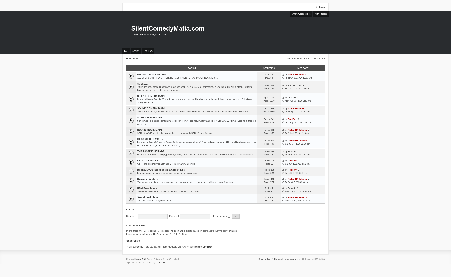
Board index (264, 259)
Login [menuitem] (322, 7)
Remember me (220, 216)
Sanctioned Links (147, 197)
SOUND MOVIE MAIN (149, 129)
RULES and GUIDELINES (151, 74)
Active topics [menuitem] (321, 14)
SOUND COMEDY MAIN (151, 108)
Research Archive (147, 178)
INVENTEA (161, 262)
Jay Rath (207, 247)
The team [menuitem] (148, 51)
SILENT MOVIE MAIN (149, 117)
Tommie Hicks (294, 85)
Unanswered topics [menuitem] (301, 14)
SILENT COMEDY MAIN (151, 96)
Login (130, 209)
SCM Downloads (147, 188)
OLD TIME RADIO (147, 160)
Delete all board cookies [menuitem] (286, 259)
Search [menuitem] (135, 51)
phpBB (141, 259)
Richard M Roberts (297, 74)
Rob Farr (292, 119)
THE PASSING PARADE (150, 151)
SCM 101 (142, 83)
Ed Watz (292, 98)
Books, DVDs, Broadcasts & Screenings (161, 169)
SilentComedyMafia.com (168, 28)
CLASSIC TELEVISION (150, 139)
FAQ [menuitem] (126, 51)
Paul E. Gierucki (296, 108)
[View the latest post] (308, 74)
